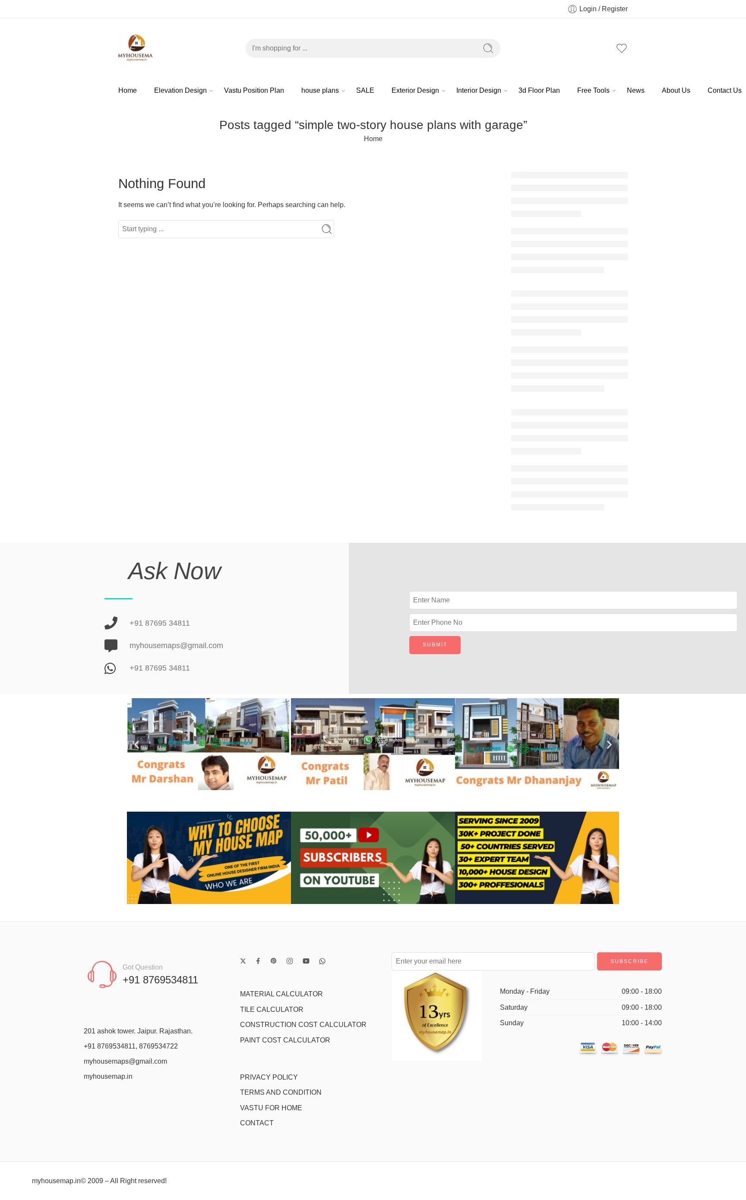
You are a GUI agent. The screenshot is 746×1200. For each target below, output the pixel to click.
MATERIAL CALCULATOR (281, 994)
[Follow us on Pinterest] (273, 960)
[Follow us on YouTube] (306, 961)
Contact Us (725, 90)
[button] (136, 744)
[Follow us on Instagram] (290, 961)
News (636, 90)
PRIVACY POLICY (269, 1077)
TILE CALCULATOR (271, 1009)
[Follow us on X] (243, 961)
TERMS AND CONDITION (281, 1092)
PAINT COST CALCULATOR (285, 1040)
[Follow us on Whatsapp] (322, 961)
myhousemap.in (108, 1076)
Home (127, 90)
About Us (676, 90)
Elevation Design (180, 90)
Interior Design (478, 90)
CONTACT (257, 1123)
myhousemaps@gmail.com (125, 1061)
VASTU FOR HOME (271, 1108)
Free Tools (593, 90)
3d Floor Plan (539, 90)
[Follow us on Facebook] (258, 960)
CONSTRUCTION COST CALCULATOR (303, 1024)
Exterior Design (415, 90)
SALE (365, 90)
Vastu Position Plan (254, 90)
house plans (320, 90)
